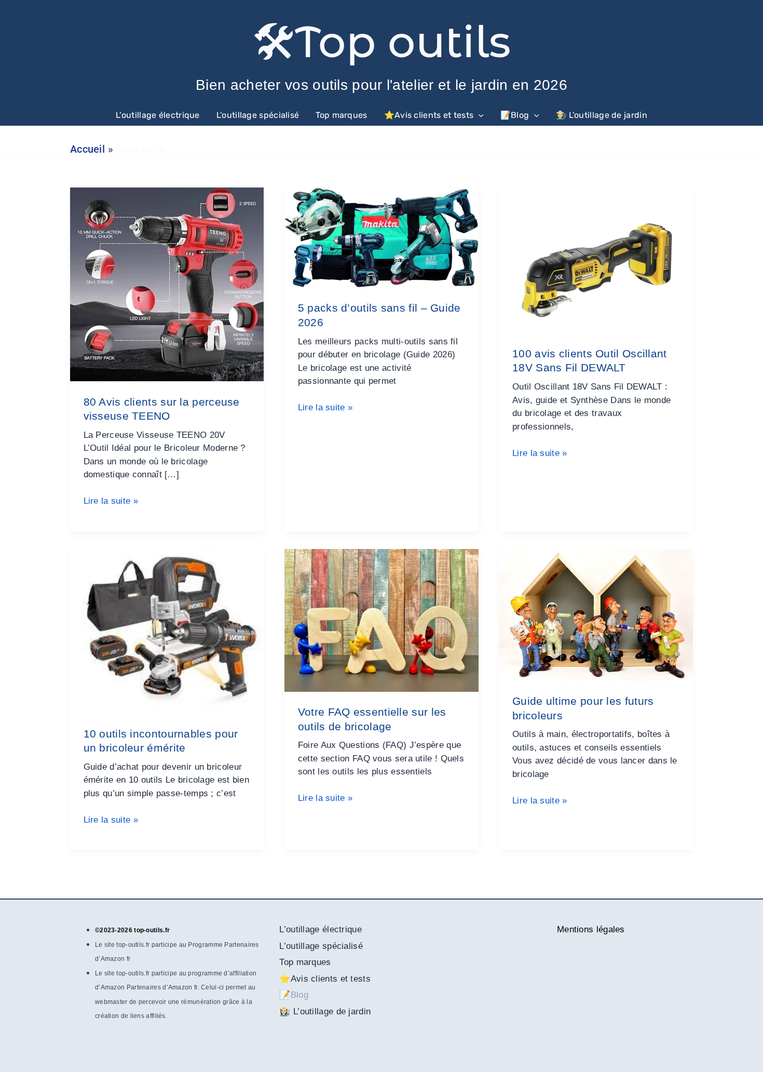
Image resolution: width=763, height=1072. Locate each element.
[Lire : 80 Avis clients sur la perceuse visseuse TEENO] (167, 284)
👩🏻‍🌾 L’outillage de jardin (601, 115)
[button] (478, 115)
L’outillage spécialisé (257, 115)
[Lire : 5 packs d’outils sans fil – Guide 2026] (381, 237)
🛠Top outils (381, 41)
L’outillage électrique (158, 115)
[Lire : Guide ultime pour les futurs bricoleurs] (596, 614)
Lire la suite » (111, 501)
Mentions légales (591, 929)
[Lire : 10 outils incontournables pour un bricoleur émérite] (167, 630)
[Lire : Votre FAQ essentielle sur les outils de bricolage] (381, 620)
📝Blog (514, 115)
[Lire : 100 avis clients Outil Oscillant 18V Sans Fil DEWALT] (596, 260)
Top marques (341, 115)
